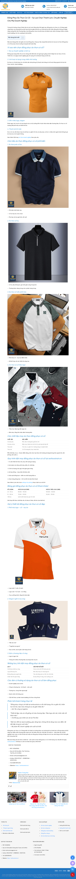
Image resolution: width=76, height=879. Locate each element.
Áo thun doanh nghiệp (46, 825)
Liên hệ (61, 12)
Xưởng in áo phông (27, 875)
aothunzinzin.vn (11, 741)
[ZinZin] (5, 6)
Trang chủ (4, 12)
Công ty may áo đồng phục (48, 875)
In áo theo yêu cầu (63, 875)
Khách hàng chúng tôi (42, 12)
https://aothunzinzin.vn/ (22, 765)
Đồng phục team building (47, 830)
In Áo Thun (39, 875)
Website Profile (16, 782)
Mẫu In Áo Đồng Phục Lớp (55, 874)
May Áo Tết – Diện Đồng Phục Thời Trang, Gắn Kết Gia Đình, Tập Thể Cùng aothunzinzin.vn (38, 805)
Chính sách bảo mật (7, 830)
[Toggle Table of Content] (22, 37)
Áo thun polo (63, 874)
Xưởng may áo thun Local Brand (17, 804)
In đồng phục (34, 875)
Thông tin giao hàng (8, 828)
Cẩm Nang (54, 12)
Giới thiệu (12, 12)
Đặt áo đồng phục (46, 874)
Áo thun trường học (45, 828)
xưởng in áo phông (27, 482)
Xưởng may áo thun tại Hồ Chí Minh (19, 874)
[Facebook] (9, 786)
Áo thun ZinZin (28, 12)
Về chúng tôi (6, 825)
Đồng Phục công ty (45, 833)
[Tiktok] (11, 786)
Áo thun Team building (7, 874)
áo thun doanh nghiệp (25, 137)
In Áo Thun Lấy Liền (38, 877)
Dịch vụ (19, 12)
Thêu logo (56, 875)
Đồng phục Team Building (17, 875)
